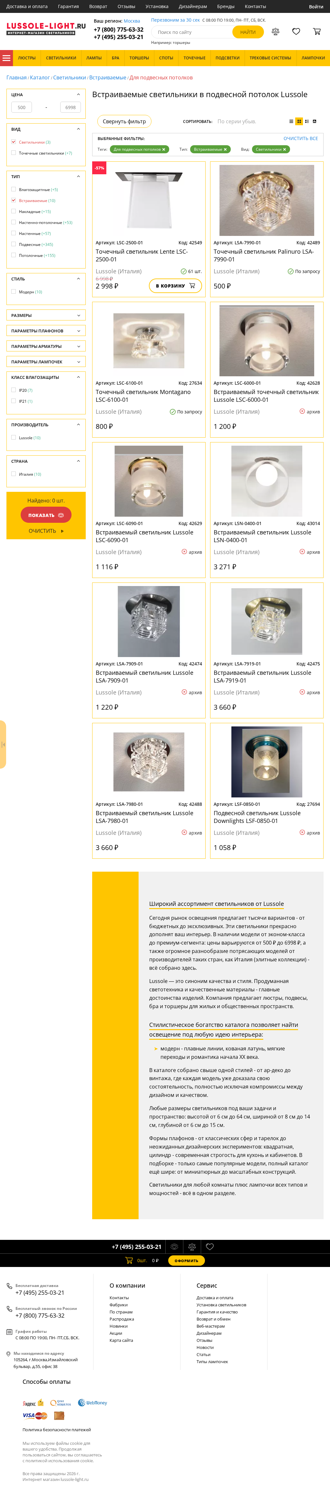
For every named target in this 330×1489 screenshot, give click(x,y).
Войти (316, 7)
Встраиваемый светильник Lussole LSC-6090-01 (144, 536)
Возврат (98, 6)
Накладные (35, 211)
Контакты (255, 6)
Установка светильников (221, 1305)
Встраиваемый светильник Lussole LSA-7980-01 (144, 817)
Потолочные (37, 255)
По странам (121, 1312)
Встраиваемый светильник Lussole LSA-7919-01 (262, 676)
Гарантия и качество (217, 1312)
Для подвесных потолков (137, 149)
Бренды (226, 6)
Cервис (207, 1285)
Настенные (35, 233)
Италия (30, 474)
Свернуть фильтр (124, 121)
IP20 (26, 390)
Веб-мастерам (211, 1326)
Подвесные (36, 244)
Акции (116, 1333)
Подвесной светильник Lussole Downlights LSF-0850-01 (257, 817)
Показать (41, 515)
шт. (142, 1260)
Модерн (30, 292)
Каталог (6, 58)
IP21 (26, 401)
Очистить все (301, 138)
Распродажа (122, 1319)
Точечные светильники (45, 153)
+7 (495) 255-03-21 (118, 37)
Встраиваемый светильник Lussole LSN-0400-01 (262, 536)
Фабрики (119, 1305)
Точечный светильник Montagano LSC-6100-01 (143, 395)
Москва (132, 21)
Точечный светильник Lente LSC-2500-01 (142, 255)
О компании (127, 1285)
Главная (16, 77)
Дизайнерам (193, 6)
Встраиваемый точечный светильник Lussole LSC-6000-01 (266, 395)
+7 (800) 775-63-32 (118, 29)
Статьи (203, 1354)
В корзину (170, 286)
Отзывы (126, 6)
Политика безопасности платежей (57, 1430)
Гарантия (68, 6)
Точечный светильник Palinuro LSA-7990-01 (264, 255)
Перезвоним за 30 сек (175, 20)
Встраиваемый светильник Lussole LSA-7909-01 (144, 676)
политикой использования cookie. (59, 1461)
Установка (157, 6)
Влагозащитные (38, 189)
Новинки (119, 1326)
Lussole (30, 438)
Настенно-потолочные (46, 222)
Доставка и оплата (27, 6)
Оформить (187, 1260)
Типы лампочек (212, 1361)
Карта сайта (121, 1340)
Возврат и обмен (213, 1319)
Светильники (69, 77)
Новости (205, 1347)
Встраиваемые (107, 77)
